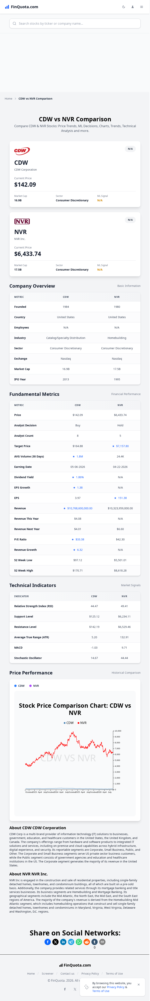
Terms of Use (100, 991)
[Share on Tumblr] (94, 942)
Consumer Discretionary (72, 200)
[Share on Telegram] (71, 942)
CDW (21, 162)
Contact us (67, 973)
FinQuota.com (77, 965)
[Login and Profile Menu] (132, 7)
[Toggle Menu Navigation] (141, 7)
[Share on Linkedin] (63, 942)
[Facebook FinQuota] (65, 989)
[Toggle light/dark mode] (123, 7)
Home (8, 98)
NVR (20, 232)
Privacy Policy (115, 987)
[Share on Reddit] (87, 942)
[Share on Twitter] (55, 942)
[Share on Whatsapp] (79, 942)
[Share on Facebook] (48, 942)
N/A (100, 200)
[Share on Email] (102, 942)
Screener (48, 973)
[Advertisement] (75, 62)
